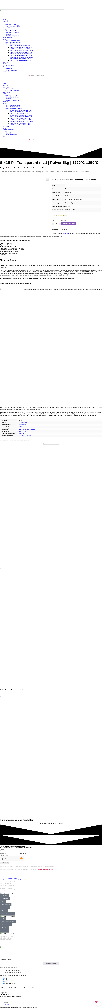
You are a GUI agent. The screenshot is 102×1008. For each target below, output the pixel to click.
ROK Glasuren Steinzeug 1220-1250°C (22, 52)
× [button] (8, 994)
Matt (20, 427)
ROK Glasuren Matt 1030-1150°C (20, 45)
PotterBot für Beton (12, 32)
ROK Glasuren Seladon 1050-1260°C (21, 50)
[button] (3, 918)
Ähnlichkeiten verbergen (12, 970)
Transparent (23, 422)
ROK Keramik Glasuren (13, 42)
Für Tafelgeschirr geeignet (27, 429)
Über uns (6, 72)
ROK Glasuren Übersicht (14, 44)
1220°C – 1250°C (25, 436)
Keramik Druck (11, 24)
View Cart (6, 1004)
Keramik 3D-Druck (6, 21)
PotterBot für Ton (11, 31)
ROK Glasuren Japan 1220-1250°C (21, 54)
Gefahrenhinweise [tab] (42, 236)
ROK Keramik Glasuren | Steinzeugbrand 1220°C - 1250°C (37, 171)
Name (2, 849)
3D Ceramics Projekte (13, 26)
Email (2, 855)
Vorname (22, 851)
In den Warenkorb (69, 223)
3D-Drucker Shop (7, 28)
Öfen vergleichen (11, 70)
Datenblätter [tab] (31, 236)
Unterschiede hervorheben (13, 972)
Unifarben (22, 424)
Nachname (22, 853)
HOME (5, 19)
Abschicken (4, 863)
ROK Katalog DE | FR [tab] (55, 236)
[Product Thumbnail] (47, 179)
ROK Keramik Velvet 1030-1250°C (20, 58)
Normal (21, 433)
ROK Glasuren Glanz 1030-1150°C (21, 47)
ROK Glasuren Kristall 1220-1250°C (21, 55)
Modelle (8, 34)
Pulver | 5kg (23, 431)
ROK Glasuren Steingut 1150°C (20, 49)
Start (2, 171)
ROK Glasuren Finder (13, 41)
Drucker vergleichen (12, 36)
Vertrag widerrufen (51, 963)
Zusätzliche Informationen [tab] (18, 236)
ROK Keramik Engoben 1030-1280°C (21, 57)
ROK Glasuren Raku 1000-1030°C (20, 60)
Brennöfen (9, 68)
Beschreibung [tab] (5, 236)
